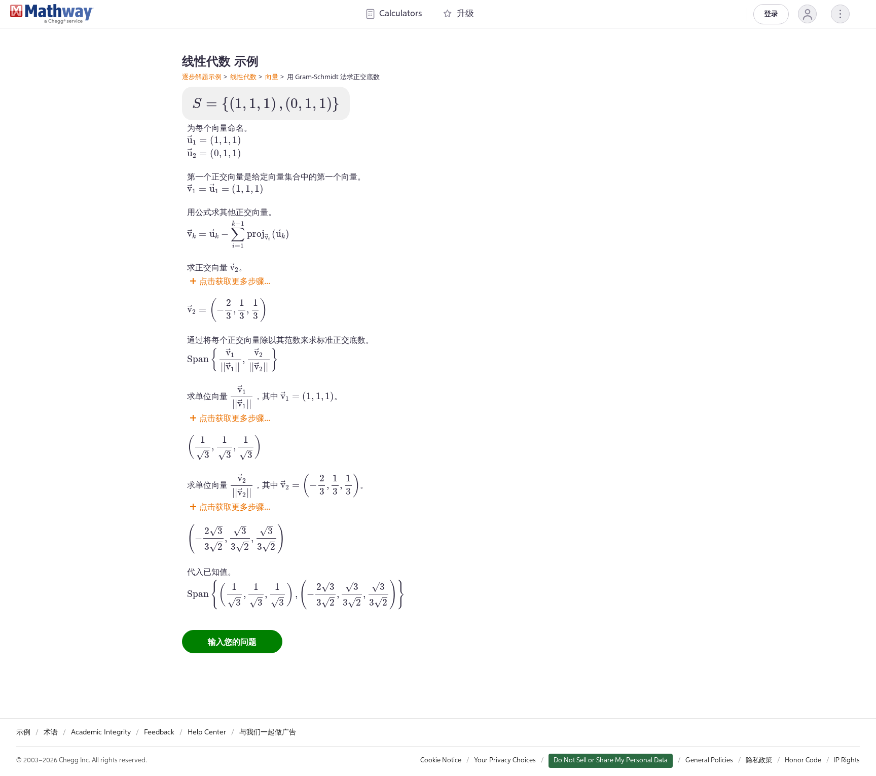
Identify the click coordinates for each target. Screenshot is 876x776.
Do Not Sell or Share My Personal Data (611, 760)
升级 (465, 14)
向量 (271, 76)
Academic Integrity (101, 732)
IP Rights (847, 760)
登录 (771, 14)
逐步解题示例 (202, 76)
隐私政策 (759, 760)
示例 (23, 732)
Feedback (159, 732)
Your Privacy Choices (505, 760)
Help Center (207, 732)
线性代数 (243, 76)
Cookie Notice (440, 760)
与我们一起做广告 (267, 732)
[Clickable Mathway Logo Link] (52, 14)
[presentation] (266, 104)
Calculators (400, 14)
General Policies (709, 760)
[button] (807, 14)
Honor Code (803, 760)
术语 (51, 732)
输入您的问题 (232, 641)
